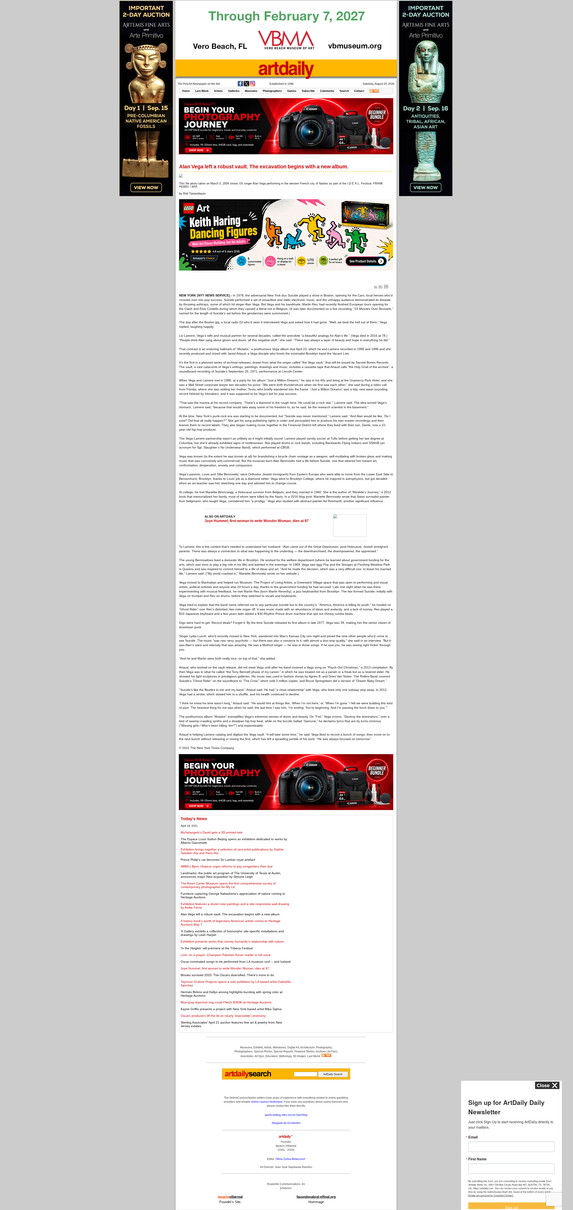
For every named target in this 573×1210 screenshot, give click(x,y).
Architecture (307, 1047)
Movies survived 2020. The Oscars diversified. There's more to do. (228, 975)
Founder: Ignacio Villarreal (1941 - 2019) (286, 1145)
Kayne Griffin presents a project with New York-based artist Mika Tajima (231, 1009)
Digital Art (293, 1047)
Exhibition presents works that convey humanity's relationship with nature (232, 941)
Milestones (279, 1047)
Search (344, 91)
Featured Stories (304, 1051)
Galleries (233, 91)
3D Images (299, 1056)
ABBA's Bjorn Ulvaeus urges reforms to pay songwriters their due (227, 866)
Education (271, 1056)
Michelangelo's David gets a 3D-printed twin (212, 832)
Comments (327, 91)
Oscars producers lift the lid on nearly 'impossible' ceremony (223, 1016)
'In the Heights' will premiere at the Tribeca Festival (217, 948)
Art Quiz (259, 1056)
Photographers (272, 91)
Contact (359, 91)
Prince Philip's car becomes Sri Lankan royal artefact (218, 859)
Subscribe (308, 91)
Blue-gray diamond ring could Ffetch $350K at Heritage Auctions (226, 1002)
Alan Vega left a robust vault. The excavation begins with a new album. (230, 914)
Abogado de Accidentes (286, 1123)
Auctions (321, 1051)
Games (291, 91)
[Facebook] (240, 85)
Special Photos (263, 1051)
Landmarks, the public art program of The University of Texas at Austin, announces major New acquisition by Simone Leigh (231, 874)
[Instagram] (252, 85)
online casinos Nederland (266, 1101)
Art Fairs (332, 1051)
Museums (251, 91)
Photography (323, 1047)
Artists (218, 91)
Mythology (285, 1056)
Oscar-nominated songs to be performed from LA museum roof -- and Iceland (236, 961)
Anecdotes (246, 1056)
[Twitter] (246, 85)
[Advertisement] (341, 848)
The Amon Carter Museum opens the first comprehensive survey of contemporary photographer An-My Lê (228, 885)
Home (186, 91)
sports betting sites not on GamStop (286, 1115)
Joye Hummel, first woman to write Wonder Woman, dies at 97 (257, 521)
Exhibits (258, 1047)
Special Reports (283, 1051)
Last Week (202, 91)
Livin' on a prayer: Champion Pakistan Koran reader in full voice (226, 955)
